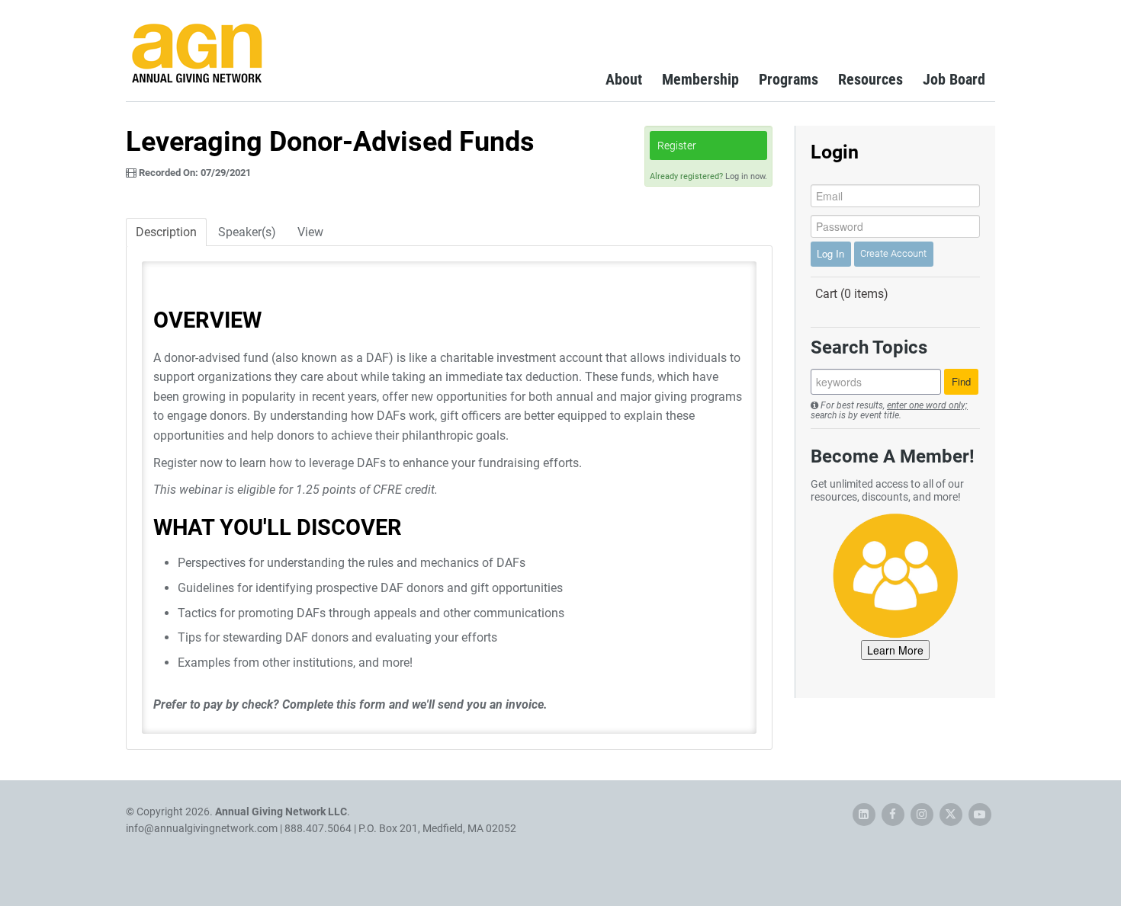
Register (676, 145)
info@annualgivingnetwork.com (202, 828)
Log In (830, 253)
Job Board (954, 79)
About (623, 79)
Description (166, 232)
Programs (788, 79)
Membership (700, 79)
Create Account (893, 253)
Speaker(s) (247, 232)
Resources (870, 79)
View (310, 232)
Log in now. (746, 176)
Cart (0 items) (851, 294)
